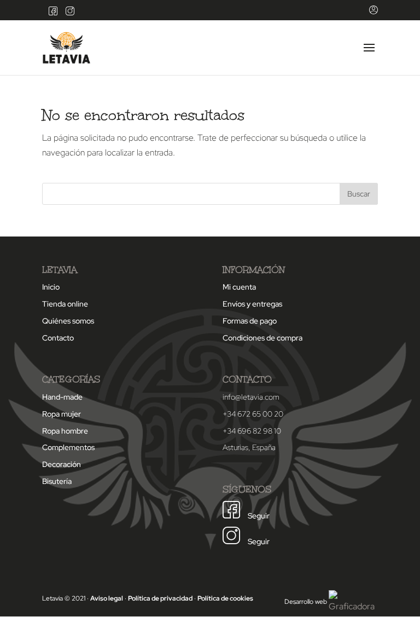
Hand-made (62, 397)
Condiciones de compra (262, 338)
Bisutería (57, 481)
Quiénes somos (68, 321)
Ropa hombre (65, 431)
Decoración (61, 464)
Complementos (68, 447)
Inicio (51, 287)
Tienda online (65, 304)
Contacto (58, 338)
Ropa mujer (61, 414)
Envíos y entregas (252, 304)
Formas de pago (250, 321)
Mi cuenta (239, 287)
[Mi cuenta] (371, 12)
